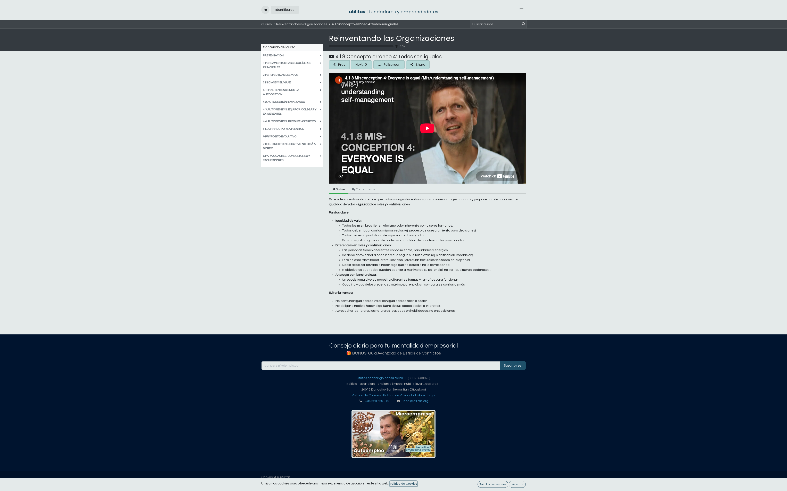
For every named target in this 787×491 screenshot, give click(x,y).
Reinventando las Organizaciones (391, 38)
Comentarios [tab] (365, 189)
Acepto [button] (517, 484)
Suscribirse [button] (512, 365)
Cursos (266, 24)
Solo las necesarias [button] (492, 484)
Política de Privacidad (399, 395)
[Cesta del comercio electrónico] (265, 10)
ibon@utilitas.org (415, 401)
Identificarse (285, 10)
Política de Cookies (366, 395)
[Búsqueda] (522, 24)
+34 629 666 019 (377, 401)
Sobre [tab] (340, 189)
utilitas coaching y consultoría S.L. (382, 378)
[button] (292, 56)
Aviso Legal (426, 395)
